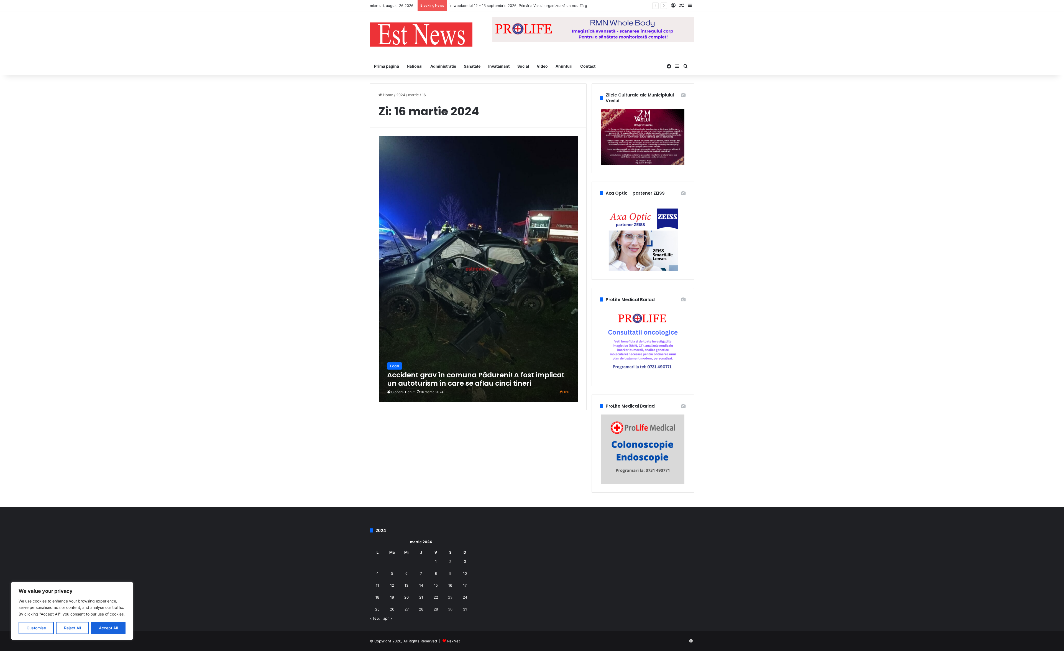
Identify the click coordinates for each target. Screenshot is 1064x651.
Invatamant (499, 66)
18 (377, 597)
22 (436, 597)
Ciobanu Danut (403, 392)
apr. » (388, 618)
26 (392, 609)
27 (407, 609)
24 (465, 597)
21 (421, 597)
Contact (587, 66)
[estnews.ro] (421, 34)
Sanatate (472, 66)
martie (413, 95)
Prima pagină (386, 66)
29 (436, 609)
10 (465, 573)
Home (387, 95)
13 (406, 585)
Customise (36, 627)
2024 (400, 95)
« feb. (375, 618)
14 (421, 585)
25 (377, 609)
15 (436, 585)
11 (377, 585)
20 (406, 597)
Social (523, 66)
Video (542, 66)
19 (392, 597)
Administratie (443, 66)
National (415, 66)
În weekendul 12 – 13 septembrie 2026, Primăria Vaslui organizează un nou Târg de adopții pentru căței (538, 5)
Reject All (72, 627)
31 (465, 609)
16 (450, 585)
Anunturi (564, 66)
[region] (72, 611)
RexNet (453, 641)
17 (465, 585)
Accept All (108, 627)
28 (421, 609)
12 (392, 585)
